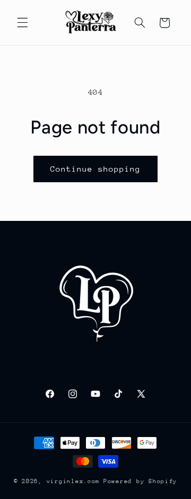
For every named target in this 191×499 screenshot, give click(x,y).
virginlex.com (73, 481)
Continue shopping (95, 168)
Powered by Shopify (140, 481)
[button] (22, 23)
